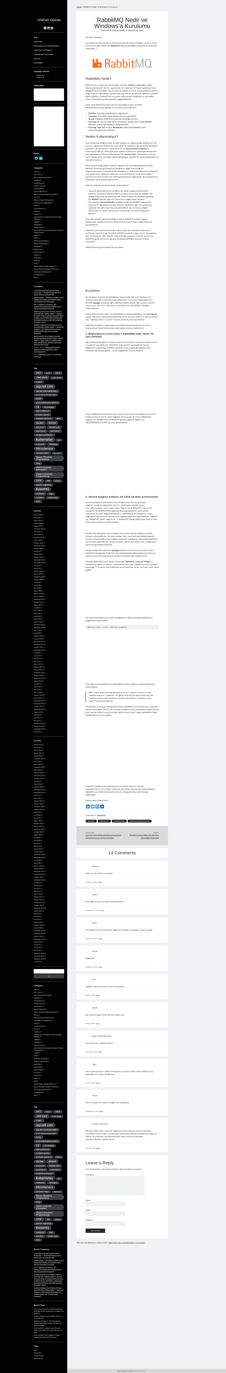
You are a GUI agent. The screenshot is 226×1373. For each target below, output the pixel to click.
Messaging (37, 224)
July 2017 (37, 653)
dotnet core (54, 427)
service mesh (52, 498)
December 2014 (39, 723)
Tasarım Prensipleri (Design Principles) (45, 269)
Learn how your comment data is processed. (127, 1243)
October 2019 (38, 602)
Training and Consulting (43, 54)
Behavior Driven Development (43, 200)
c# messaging (49, 407)
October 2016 (38, 675)
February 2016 (38, 695)
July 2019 (37, 608)
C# (37, 407)
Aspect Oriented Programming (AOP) (45, 194)
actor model (56, 378)
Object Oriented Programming (44, 475)
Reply (100, 882)
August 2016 (38, 681)
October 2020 (38, 579)
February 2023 (38, 543)
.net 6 (57, 373)
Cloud (36, 205)
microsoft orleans (42, 453)
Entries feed (37, 1353)
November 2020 (39, 577)
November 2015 (39, 703)
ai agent (39, 382)
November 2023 (39, 537)
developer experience (43, 418)
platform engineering (43, 485)
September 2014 (39, 729)
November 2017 (39, 644)
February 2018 (38, 636)
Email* (88, 1210)
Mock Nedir (57, 453)
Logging (36, 222)
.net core (41, 377)
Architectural (38, 183)
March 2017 (37, 664)
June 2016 (37, 686)
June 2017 (37, 655)
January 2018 (38, 639)
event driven (54, 431)
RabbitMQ (37, 246)
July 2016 (37, 684)
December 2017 (39, 641)
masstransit (40, 444)
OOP (39, 480)
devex (58, 418)
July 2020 (37, 582)
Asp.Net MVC (38, 188)
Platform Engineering (40, 243)
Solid (38, 501)
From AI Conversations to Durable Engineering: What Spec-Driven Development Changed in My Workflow (49, 1311)
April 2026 (37, 517)
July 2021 (37, 565)
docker (40, 423)
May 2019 (37, 613)
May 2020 (37, 588)
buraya (154, 314)
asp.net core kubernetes (46, 391)
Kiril (35, 304)
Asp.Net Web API (39, 191)
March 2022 (37, 554)
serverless (39, 498)
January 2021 (38, 574)
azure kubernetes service (47, 403)
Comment (90, 1175)
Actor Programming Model (42, 177)
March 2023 (37, 540)
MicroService (44, 448)
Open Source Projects (43, 50)
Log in (36, 1350)
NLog (38, 463)
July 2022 (37, 551)
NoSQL (36, 235)
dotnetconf (40, 427)
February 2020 (38, 593)
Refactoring (37, 249)
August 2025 (38, 526)
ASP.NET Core (38, 186)
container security (42, 415)
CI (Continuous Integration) (42, 203)
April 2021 (37, 568)
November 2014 (39, 726)
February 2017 (38, 667)
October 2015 (38, 706)
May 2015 (37, 720)
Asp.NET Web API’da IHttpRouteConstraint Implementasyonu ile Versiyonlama (103, 836)
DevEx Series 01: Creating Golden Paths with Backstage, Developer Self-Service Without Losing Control (48, 342)
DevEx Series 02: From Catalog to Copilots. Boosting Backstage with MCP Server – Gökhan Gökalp (48, 338)
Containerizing (38, 208)
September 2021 (39, 562)
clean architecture (42, 411)
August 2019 (38, 605)
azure (38, 399)
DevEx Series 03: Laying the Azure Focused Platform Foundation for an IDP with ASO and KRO (48, 1330)
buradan (96, 303)
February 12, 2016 (135, 30)
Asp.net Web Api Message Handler (46, 394)
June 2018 (37, 630)
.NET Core (37, 174)
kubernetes (44, 439)
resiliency (40, 494)
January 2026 (38, 523)
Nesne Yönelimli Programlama (44, 458)
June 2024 (37, 531)
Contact (37, 59)
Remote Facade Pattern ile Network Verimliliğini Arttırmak (144, 836)
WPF (35, 277)
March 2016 (37, 692)
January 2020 (38, 596)
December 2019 (39, 599)
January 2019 (38, 622)
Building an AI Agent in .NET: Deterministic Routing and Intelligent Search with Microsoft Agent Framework (49, 299)
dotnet (36, 211)
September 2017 (39, 650)
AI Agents (37, 180)
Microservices (38, 227)
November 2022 (39, 545)
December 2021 (39, 560)
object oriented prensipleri (43, 468)
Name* (88, 1200)
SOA (35, 263)
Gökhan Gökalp (49, 20)
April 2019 (37, 616)
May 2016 (37, 689)
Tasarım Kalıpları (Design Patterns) (44, 266)
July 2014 (37, 732)
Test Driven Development (41, 272)
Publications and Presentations (46, 46)
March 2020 (37, 591)
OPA (48, 481)
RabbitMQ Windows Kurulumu (139, 821)
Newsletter (38, 63)
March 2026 (37, 520)
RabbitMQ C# (104, 821)
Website (89, 1220)
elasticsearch (40, 431)
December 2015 (39, 701)
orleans (57, 481)
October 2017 (38, 647)
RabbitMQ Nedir (119, 821)
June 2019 (37, 610)
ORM (35, 238)
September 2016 (39, 678)
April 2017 (37, 661)
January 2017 (38, 670)
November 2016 (39, 672)
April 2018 (37, 633)
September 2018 (39, 627)
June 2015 (37, 717)
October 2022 (38, 548)
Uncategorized (38, 274)
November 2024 (39, 529)
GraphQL (37, 214)
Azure (35, 197)
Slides (35, 260)
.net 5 (48, 373)
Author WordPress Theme (125, 1371)
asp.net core (44, 386)
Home (78, 7)
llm (59, 440)
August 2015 (38, 712)
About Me (38, 42)
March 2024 (37, 534)
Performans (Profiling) (40, 241)
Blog (35, 37)
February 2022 (38, 557)
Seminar (36, 255)
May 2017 (37, 658)
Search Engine (38, 252)
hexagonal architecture (44, 435)
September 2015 (39, 709)
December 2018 (39, 624)
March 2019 (37, 619)
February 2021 (38, 571)
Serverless (37, 258)
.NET (35, 172)
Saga (51, 494)
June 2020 (37, 585)
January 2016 (38, 698)
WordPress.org (38, 1358)
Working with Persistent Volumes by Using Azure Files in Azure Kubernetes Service (47, 349)
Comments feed (39, 1355)
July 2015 (37, 715)
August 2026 (38, 514)
